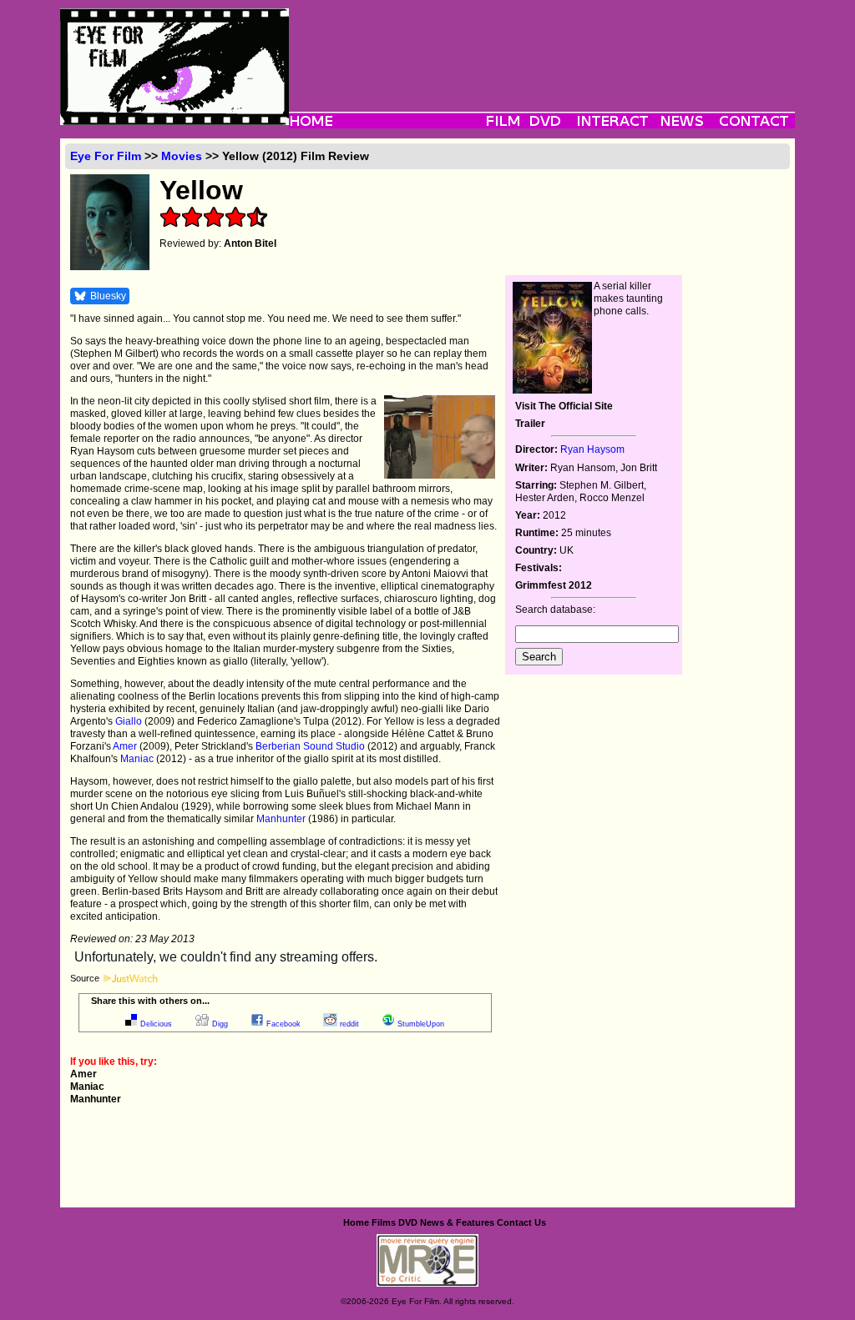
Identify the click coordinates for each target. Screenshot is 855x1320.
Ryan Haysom (592, 449)
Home (356, 1222)
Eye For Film (105, 156)
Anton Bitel (250, 243)
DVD (407, 1222)
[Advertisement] (542, 45)
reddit (349, 1024)
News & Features (457, 1222)
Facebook (283, 1024)
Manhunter (281, 819)
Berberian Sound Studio (310, 746)
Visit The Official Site (564, 406)
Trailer (530, 423)
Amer (125, 746)
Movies (181, 156)
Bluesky (108, 296)
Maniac (137, 759)
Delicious (156, 1024)
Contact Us (521, 1222)
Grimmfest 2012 (553, 585)
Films (384, 1222)
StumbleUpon (420, 1024)
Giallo (128, 721)
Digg (220, 1024)
